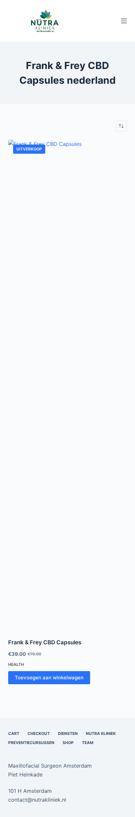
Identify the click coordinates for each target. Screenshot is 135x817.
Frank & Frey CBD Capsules (44, 642)
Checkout (39, 733)
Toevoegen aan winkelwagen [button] (49, 677)
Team (87, 742)
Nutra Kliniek (101, 733)
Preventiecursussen (31, 742)
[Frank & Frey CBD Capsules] (67, 385)
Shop (68, 742)
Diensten (68, 733)
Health (16, 664)
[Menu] (124, 21)
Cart (13, 733)
